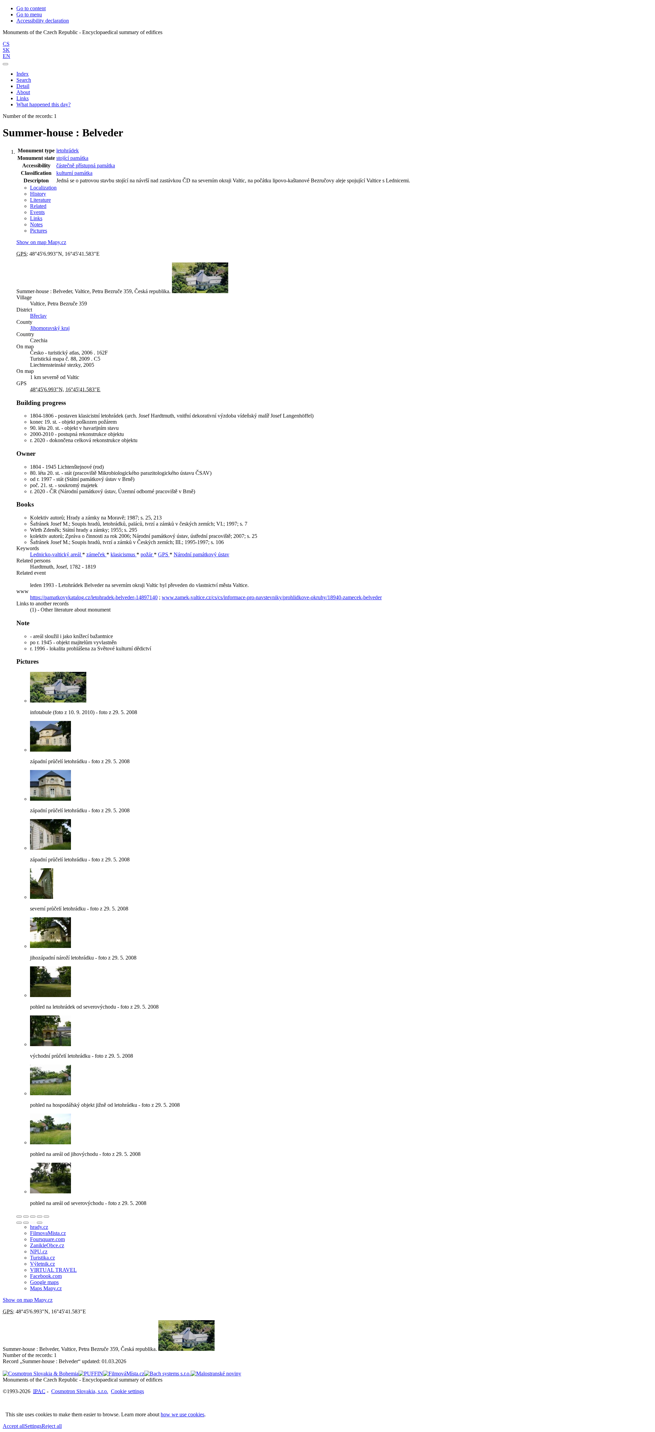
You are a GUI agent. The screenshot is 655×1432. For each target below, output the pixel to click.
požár (147, 554)
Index (22, 74)
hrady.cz (39, 1227)
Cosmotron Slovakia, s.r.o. (79, 1391)
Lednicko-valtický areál (56, 554)
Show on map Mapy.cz (41, 242)
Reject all (52, 1426)
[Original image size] (32, 1217)
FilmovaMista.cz (48, 1233)
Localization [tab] (43, 188)
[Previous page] (32, 1223)
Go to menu (29, 14)
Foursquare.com (47, 1239)
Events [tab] (37, 212)
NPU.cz (38, 1251)
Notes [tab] (36, 224)
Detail (22, 86)
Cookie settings (127, 1391)
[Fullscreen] (39, 1217)
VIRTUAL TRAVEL (53, 1270)
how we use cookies (182, 1414)
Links (22, 98)
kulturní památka (74, 173)
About (23, 92)
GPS (164, 554)
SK (6, 50)
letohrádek (67, 150)
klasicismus (123, 554)
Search (23, 80)
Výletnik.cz (42, 1264)
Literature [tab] (40, 200)
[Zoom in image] (19, 1217)
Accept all (14, 1426)
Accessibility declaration (42, 21)
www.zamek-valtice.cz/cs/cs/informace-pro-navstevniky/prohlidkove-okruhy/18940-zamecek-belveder (272, 597)
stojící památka (72, 158)
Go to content (31, 8)
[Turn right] (26, 1223)
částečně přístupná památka (85, 165)
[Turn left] (19, 1223)
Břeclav (38, 316)
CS (6, 44)
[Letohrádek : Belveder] (58, 701)
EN (6, 56)
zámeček (96, 554)
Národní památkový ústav (201, 554)
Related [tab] (38, 206)
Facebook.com (46, 1276)
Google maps (44, 1282)
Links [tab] (36, 218)
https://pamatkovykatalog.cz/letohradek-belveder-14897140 (94, 597)
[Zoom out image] (26, 1217)
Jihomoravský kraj (50, 328)
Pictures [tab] (38, 230)
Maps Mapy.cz (46, 1288)
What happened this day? (43, 104)
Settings (33, 1426)
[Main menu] (5, 64)
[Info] (46, 1217)
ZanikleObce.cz (47, 1245)
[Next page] (39, 1223)
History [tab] (38, 194)
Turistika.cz (42, 1258)
